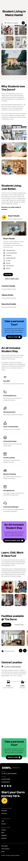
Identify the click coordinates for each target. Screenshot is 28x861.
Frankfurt (3, 829)
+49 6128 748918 (5, 779)
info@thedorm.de (5, 782)
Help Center (4, 810)
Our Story (3, 823)
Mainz (2, 832)
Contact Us (4, 813)
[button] (20, 232)
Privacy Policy (4, 845)
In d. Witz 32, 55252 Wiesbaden (12, 666)
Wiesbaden (4, 835)
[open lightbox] (13, 638)
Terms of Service (5, 848)
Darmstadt (3, 838)
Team (2, 821)
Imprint (3, 851)
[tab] (6, 625)
